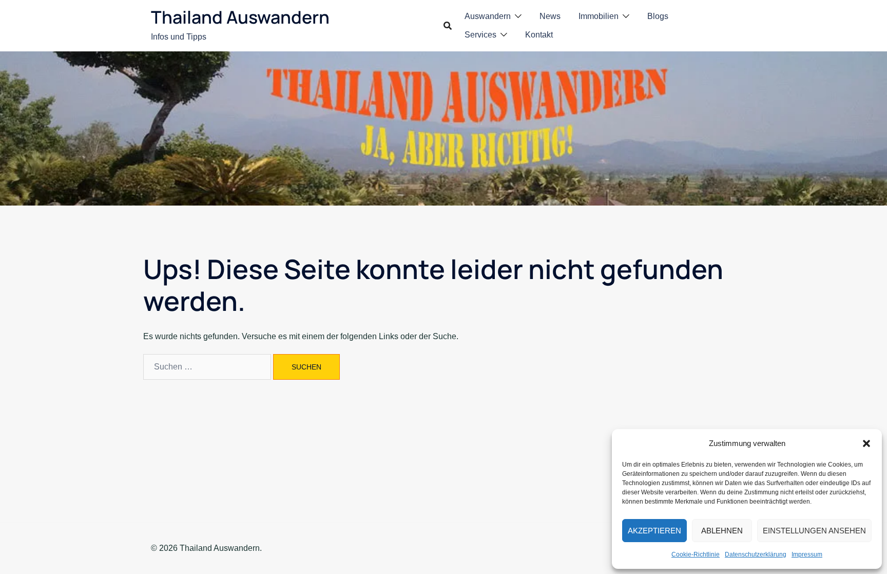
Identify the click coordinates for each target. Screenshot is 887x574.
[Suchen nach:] (207, 367)
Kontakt (539, 34)
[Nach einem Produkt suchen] (448, 26)
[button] (866, 443)
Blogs (657, 16)
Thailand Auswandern (240, 17)
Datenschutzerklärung (755, 554)
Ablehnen (722, 530)
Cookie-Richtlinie (695, 554)
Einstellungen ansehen (814, 530)
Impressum (807, 554)
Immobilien (599, 16)
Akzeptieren (654, 530)
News (550, 16)
